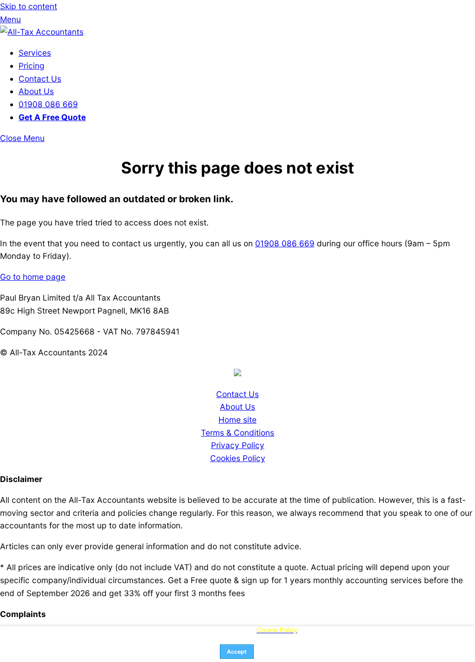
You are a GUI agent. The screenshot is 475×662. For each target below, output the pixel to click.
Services (35, 53)
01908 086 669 (48, 104)
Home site (237, 419)
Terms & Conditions (237, 432)
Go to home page (32, 277)
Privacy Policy (237, 445)
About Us (36, 91)
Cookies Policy (237, 458)
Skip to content (28, 6)
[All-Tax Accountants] (41, 32)
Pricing (32, 66)
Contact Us (40, 79)
